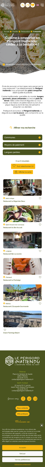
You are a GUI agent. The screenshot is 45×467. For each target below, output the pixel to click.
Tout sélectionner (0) (25, 166)
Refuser (22, 454)
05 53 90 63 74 (22, 389)
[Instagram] (29, 398)
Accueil (6, 31)
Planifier (15, 31)
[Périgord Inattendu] (7, 5)
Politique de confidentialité (23, 464)
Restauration (25, 31)
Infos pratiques (22, 414)
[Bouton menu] (42, 5)
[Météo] (27, 5)
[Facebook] (23, 398)
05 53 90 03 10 (22, 378)
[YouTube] (35, 398)
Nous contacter (22, 408)
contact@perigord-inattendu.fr (22, 379)
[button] (42, 425)
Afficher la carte (25, 172)
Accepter (22, 447)
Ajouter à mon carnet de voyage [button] (40, 198)
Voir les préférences (22, 460)
